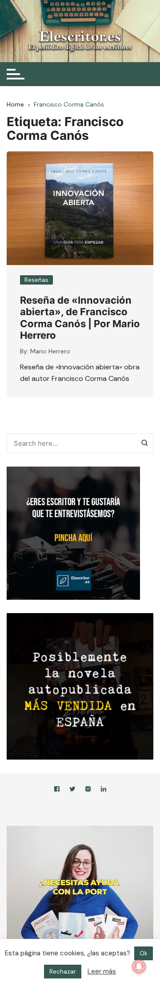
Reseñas (36, 280)
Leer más (102, 971)
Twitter (72, 790)
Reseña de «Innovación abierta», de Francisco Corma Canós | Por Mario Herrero (80, 317)
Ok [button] (144, 953)
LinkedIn (103, 790)
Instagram (88, 790)
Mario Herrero (50, 351)
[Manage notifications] (139, 966)
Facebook (56, 790)
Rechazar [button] (62, 971)
